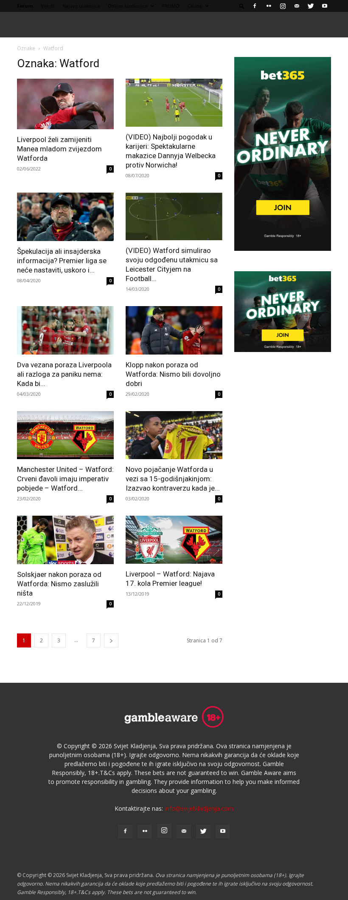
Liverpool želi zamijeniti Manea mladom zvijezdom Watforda (59, 148)
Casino (195, 6)
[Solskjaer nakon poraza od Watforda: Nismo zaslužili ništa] (65, 540)
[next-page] (111, 640)
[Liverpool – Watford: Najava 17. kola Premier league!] (174, 540)
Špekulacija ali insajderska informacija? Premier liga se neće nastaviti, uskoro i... (62, 260)
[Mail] (296, 6)
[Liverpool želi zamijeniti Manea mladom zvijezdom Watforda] (65, 104)
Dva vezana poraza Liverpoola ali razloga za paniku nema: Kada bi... (64, 374)
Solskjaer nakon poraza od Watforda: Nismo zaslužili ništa (59, 583)
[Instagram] (282, 6)
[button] (242, 6)
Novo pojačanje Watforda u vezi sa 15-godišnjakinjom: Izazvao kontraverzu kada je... (173, 478)
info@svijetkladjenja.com (199, 808)
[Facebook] (254, 6)
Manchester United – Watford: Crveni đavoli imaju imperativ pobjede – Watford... (65, 478)
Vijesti (47, 6)
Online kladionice (128, 6)
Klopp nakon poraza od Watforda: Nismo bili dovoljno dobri (173, 374)
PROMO (171, 6)
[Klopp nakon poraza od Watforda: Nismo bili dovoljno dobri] (174, 330)
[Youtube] (324, 6)
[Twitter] (310, 6)
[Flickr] (268, 6)
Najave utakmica (81, 6)
